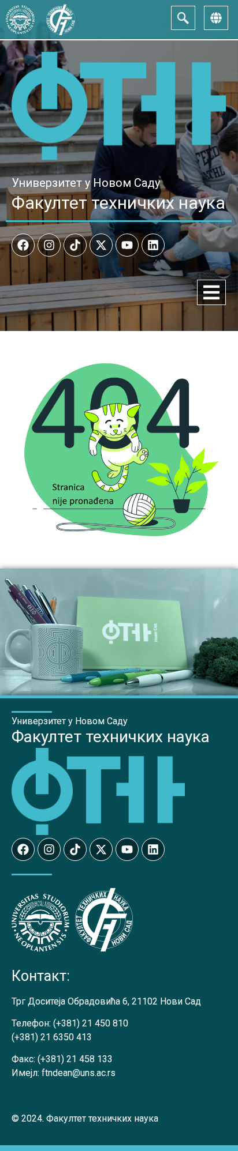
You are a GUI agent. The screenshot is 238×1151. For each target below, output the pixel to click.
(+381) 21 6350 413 (52, 1037)
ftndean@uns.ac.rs (79, 1072)
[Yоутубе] (127, 245)
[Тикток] (75, 245)
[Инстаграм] (49, 245)
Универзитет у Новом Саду (86, 183)
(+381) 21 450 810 (90, 1023)
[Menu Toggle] (211, 292)
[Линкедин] (153, 245)
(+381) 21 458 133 (75, 1059)
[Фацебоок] (23, 245)
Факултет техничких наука (118, 203)
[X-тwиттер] (101, 245)
